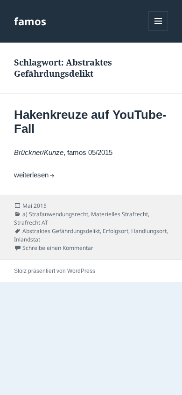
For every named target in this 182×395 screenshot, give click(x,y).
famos (30, 21)
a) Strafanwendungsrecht (55, 214)
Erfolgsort (115, 231)
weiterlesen (35, 175)
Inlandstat (27, 239)
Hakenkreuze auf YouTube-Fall (90, 122)
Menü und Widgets (158, 30)
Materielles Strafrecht (119, 214)
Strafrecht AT (31, 223)
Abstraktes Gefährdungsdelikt (61, 231)
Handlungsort (149, 231)
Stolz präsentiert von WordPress (54, 271)
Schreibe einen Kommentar (57, 248)
